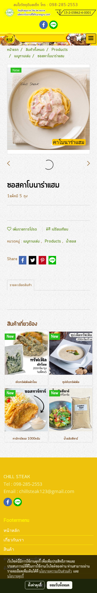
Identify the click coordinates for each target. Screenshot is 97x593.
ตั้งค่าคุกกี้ (34, 585)
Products (53, 241)
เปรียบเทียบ (59, 229)
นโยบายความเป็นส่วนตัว (55, 571)
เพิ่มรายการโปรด (24, 229)
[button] (67, 38)
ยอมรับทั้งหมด (59, 585)
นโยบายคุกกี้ (15, 576)
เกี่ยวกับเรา (14, 539)
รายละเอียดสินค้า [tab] (21, 285)
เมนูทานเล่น (32, 241)
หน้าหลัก (12, 530)
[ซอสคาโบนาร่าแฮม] (48, 109)
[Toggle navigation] (91, 38)
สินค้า (9, 549)
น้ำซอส (71, 241)
